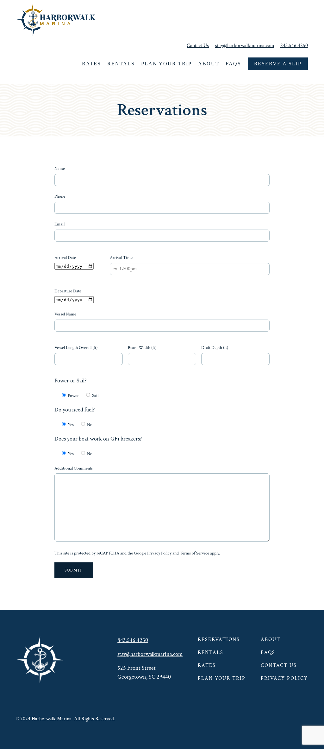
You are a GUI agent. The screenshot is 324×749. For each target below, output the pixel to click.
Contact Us (198, 45)
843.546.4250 (294, 45)
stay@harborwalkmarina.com (244, 45)
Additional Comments (73, 468)
